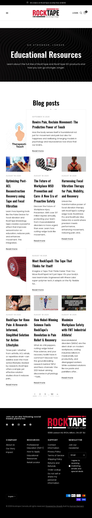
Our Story (10, 448)
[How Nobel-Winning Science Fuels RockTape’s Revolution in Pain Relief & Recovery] (46, 303)
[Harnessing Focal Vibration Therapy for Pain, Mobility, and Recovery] (74, 164)
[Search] (81, 13)
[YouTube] (26, 425)
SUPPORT (53, 440)
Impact (9, 452)
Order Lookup (54, 469)
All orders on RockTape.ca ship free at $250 (48, 3)
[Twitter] (14, 424)
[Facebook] (8, 424)
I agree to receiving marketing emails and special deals (77, 466)
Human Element (77, 506)
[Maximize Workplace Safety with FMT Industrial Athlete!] (74, 303)
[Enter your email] (83, 455)
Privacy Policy (54, 451)
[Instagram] (20, 424)
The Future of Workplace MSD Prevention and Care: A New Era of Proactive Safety (46, 191)
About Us (10, 444)
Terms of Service (56, 455)
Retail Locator (33, 462)
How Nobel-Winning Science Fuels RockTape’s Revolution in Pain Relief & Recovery (46, 329)
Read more (38, 151)
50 (52, 394)
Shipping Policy (55, 459)
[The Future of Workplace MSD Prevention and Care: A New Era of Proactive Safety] (46, 164)
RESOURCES (33, 440)
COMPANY (11, 440)
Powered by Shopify (54, 506)
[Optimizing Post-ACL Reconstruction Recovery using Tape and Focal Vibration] (18, 164)
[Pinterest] (32, 424)
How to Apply (33, 451)
